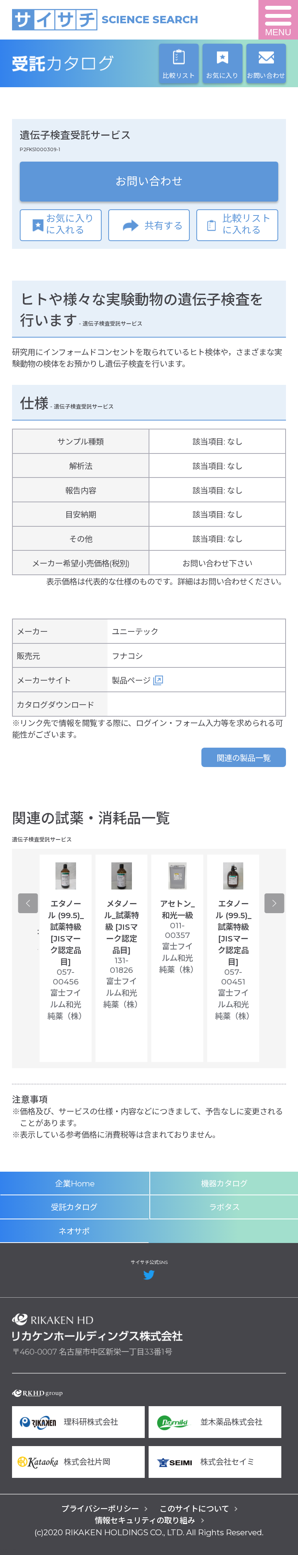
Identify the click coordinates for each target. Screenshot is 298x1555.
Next (274, 903)
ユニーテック (135, 631)
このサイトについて (194, 1509)
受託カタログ (97, 63)
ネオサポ (74, 1231)
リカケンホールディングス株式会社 (97, 1327)
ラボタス (224, 1207)
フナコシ (127, 656)
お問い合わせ (149, 181)
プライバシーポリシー (100, 1509)
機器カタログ (224, 1183)
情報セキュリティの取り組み (145, 1520)
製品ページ (131, 680)
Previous (28, 903)
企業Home (75, 1183)
